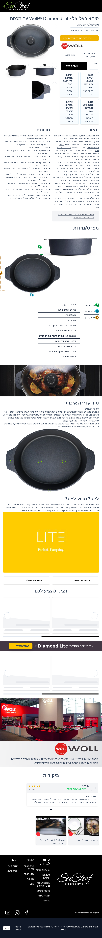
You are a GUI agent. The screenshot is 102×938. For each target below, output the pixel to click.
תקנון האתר (29, 874)
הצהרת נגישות (44, 895)
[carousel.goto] (51, 809)
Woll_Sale (90, 56)
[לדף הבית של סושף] (17, 6)
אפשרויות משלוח (43, 870)
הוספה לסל (72, 66)
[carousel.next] (7, 615)
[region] (51, 615)
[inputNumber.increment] (92, 67)
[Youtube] (6, 912)
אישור (6, 928)
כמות (96, 63)
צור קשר (46, 900)
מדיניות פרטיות (43, 890)
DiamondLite (62, 165)
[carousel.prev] (94, 615)
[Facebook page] (25, 912)
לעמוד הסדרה (22, 645)
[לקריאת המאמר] (71, 834)
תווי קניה (30, 879)
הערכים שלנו (12, 871)
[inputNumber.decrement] (95, 67)
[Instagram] (16, 912)
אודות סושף (13, 866)
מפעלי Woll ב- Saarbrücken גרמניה (25, 198)
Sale (32, 883)
